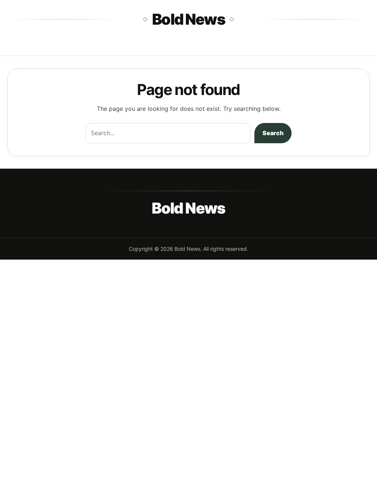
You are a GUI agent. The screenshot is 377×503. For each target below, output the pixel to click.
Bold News (188, 19)
